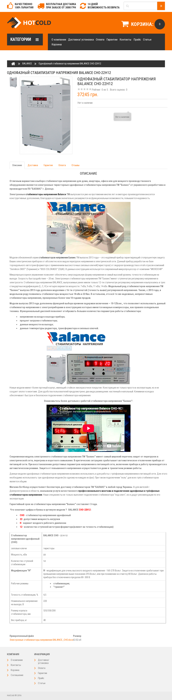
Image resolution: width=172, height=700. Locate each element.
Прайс (137, 39)
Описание (17, 165)
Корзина (57, 44)
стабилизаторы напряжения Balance (46, 194)
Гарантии (111, 39)
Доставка (33, 165)
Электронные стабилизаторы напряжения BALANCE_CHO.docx (41, 639)
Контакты (125, 39)
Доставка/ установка (81, 39)
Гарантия (48, 165)
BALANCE (27, 63)
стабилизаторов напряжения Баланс (57, 257)
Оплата (100, 39)
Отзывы (75, 165)
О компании (59, 39)
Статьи (147, 39)
